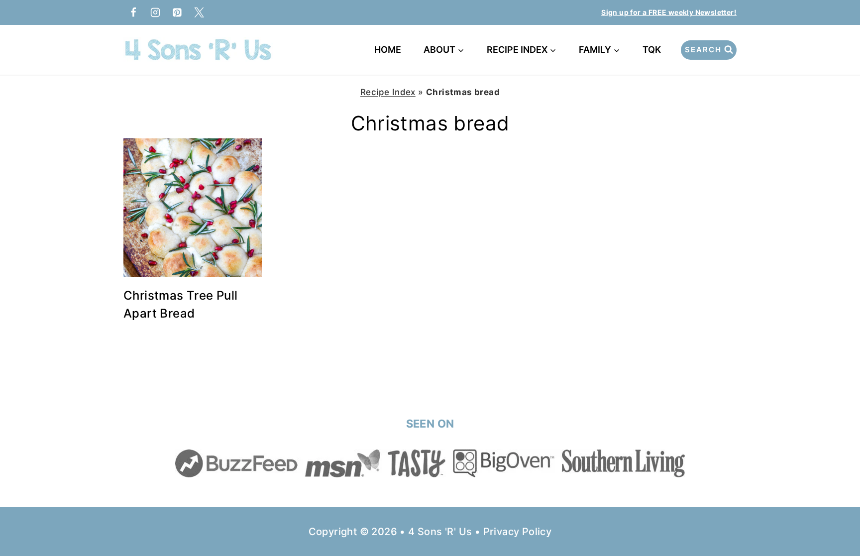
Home (387, 49)
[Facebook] (133, 12)
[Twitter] (199, 12)
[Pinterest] (177, 12)
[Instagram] (155, 12)
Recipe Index (388, 92)
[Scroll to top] (835, 516)
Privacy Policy (517, 532)
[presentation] (192, 207)
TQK (654, 49)
